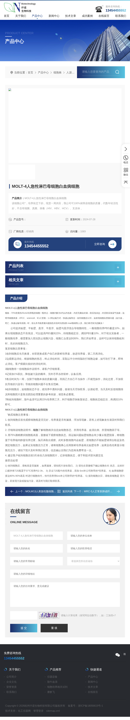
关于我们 (20, 15)
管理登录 (38, 710)
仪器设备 (52, 676)
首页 (6, 15)
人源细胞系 (73, 72)
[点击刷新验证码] (49, 615)
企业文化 (11, 681)
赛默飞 (51, 691)
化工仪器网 (24, 710)
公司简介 (11, 676)
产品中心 (37, 15)
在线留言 (104, 15)
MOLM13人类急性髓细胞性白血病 (44, 491)
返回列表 (67, 491)
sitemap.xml (53, 710)
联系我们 (120, 15)
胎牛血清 (52, 681)
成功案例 (87, 15)
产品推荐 (55, 669)
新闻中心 (54, 15)
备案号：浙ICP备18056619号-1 (85, 705)
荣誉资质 (11, 686)
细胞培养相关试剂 (57, 686)
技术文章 (70, 15)
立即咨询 (99, 244)
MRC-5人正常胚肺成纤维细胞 (100, 491)
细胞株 (57, 72)
